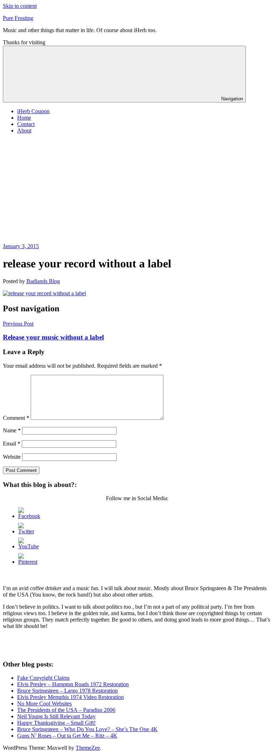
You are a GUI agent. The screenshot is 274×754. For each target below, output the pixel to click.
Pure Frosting (18, 18)
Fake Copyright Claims (43, 678)
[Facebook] (29, 516)
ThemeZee (88, 748)
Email (11, 444)
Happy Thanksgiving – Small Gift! (56, 723)
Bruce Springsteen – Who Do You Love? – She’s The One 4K (87, 729)
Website (12, 457)
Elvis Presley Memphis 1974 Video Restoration (70, 697)
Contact (26, 124)
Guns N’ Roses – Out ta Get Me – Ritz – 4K (67, 736)
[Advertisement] (137, 190)
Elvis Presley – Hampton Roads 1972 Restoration (73, 684)
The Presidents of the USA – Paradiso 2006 (66, 710)
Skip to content (20, 6)
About (24, 130)
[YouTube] (28, 546)
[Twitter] (26, 531)
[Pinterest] (27, 562)
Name (12, 430)
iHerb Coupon (33, 111)
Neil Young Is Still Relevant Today (56, 716)
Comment (16, 418)
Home (24, 118)
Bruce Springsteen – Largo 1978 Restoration (67, 691)
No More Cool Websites (44, 703)
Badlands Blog (43, 281)
